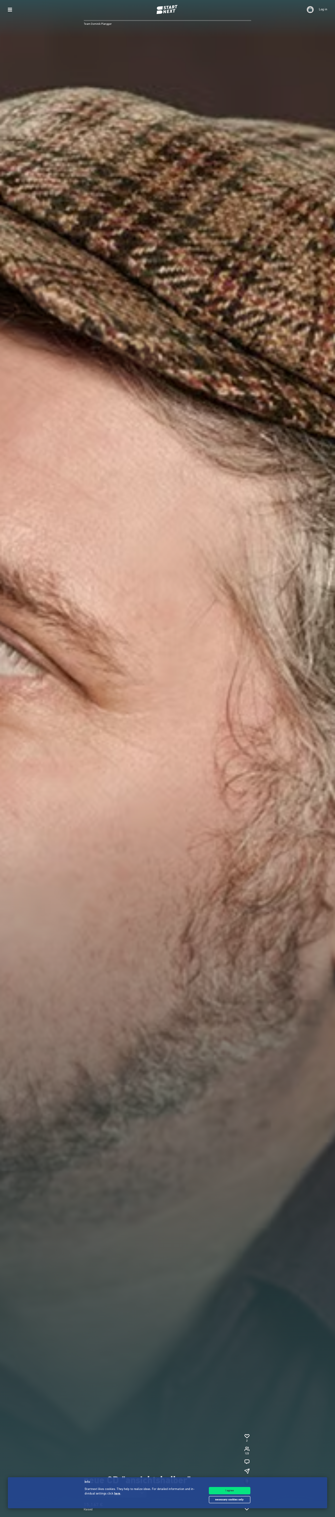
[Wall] (247, 1461)
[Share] (247, 1471)
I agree (229, 1490)
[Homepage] (167, 9)
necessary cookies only (229, 1499)
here (117, 1493)
